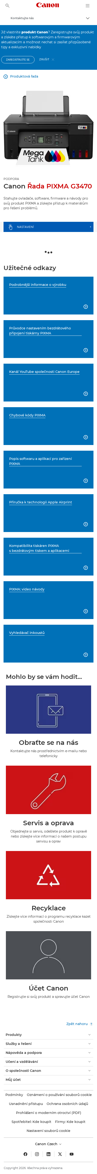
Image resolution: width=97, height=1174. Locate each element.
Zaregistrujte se (18, 59)
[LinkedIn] (48, 1154)
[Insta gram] (37, 1154)
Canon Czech (46, 1144)
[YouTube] (71, 1154)
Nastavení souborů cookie (48, 1131)
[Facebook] (25, 1154)
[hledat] (7, 5)
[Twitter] (60, 1154)
